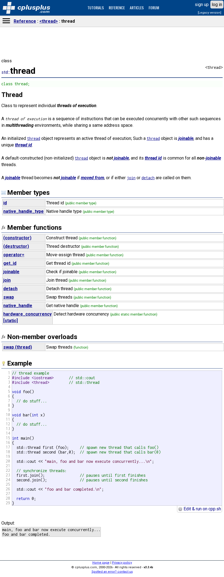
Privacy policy (122, 562)
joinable (185, 138)
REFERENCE (117, 7)
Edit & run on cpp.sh (201, 508)
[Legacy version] (209, 12)
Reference (25, 21)
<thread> (48, 21)
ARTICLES (137, 7)
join (131, 177)
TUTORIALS (95, 7)
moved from (92, 177)
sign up (202, 4)
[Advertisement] (112, 381)
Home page (101, 562)
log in (217, 4)
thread (33, 138)
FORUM (154, 7)
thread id (23, 145)
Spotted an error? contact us (112, 571)
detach (148, 177)
